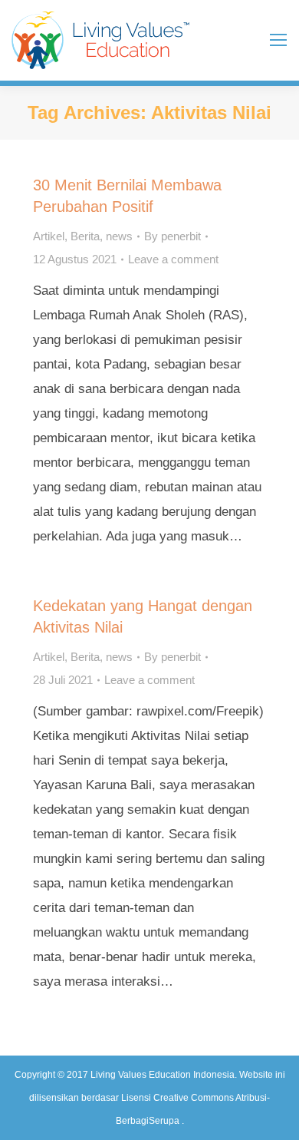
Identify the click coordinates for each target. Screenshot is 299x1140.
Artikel (48, 236)
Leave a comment (173, 259)
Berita (85, 236)
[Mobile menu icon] (278, 40)
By (172, 236)
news (119, 236)
